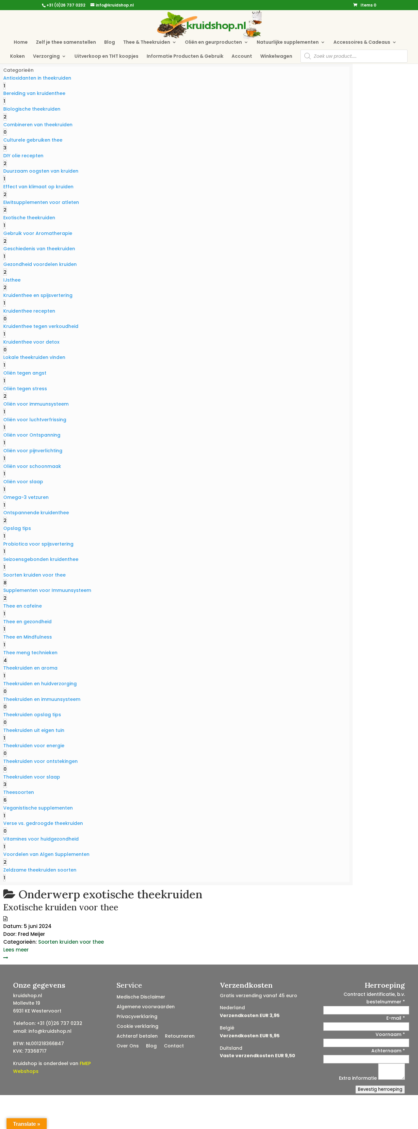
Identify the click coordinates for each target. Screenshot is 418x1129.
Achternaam (388, 1050)
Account (242, 56)
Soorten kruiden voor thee (71, 941)
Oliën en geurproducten (213, 42)
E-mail (395, 1018)
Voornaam (390, 1034)
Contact (174, 1046)
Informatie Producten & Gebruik (185, 56)
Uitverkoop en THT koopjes (106, 56)
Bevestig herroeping (380, 1089)
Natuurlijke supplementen (288, 42)
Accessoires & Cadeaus (361, 42)
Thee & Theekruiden (146, 42)
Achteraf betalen (137, 1036)
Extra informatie (358, 1078)
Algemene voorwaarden (146, 1007)
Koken (17, 56)
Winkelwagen (276, 56)
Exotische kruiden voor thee (60, 907)
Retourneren (180, 1036)
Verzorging (46, 56)
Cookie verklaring (137, 1026)
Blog (109, 42)
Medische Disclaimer (141, 997)
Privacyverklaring (137, 1017)
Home (21, 42)
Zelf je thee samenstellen (66, 42)
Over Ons (128, 1046)
